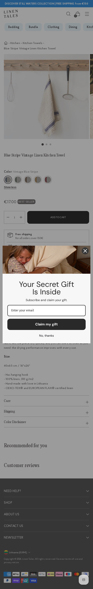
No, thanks (46, 335)
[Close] (85, 251)
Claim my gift (46, 324)
